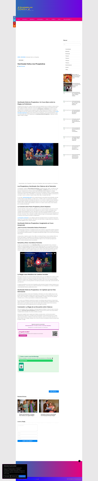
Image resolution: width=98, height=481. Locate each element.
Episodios (32, 19)
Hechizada (24, 19)
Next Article (53, 391)
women (53, 19)
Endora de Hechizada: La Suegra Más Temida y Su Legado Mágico (26, 415)
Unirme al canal (23, 360)
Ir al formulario (23, 335)
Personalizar (7, 476)
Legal (59, 19)
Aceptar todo (22, 476)
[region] (14, 471)
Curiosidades (40, 19)
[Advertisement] (59, 9)
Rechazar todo (14, 476)
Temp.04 (67, 62)
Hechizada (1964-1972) (27, 197)
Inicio (19, 19)
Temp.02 (67, 58)
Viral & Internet (66, 19)
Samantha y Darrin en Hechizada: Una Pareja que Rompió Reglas (48, 415)
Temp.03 (67, 60)
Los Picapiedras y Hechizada (23, 217)
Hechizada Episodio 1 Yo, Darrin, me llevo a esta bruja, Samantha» (38, 325)
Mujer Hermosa (22, 66)
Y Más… (47, 19)
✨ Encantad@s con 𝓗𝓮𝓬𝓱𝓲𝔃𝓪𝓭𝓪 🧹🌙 (25, 8)
